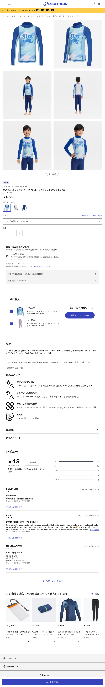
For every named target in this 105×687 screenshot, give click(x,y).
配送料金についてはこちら (43, 267)
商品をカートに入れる (80, 315)
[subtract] (6, 233)
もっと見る (52, 174)
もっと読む (94, 530)
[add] (19, 233)
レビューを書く (32, 462)
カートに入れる (52, 682)
